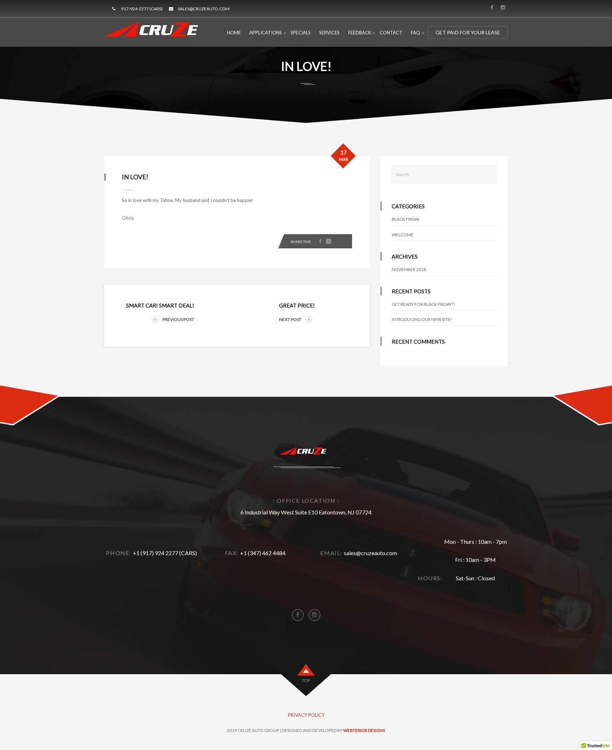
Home (234, 32)
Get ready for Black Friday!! (423, 304)
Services (329, 32)
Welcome (402, 234)
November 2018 (409, 269)
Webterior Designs (364, 730)
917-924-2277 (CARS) (142, 8)
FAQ (415, 32)
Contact (391, 32)
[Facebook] (320, 241)
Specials (300, 32)
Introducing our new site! (422, 319)
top (306, 680)
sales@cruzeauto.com (204, 8)
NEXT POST (290, 319)
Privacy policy (306, 715)
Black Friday (406, 219)
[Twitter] (328, 241)
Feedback (359, 32)
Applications (265, 32)
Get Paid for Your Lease (468, 32)
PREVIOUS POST (178, 319)
